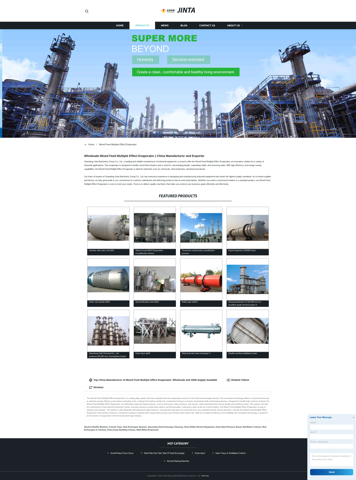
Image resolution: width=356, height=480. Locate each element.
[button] (86, 11)
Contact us (207, 25)
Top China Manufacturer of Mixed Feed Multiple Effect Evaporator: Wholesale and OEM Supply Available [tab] (155, 380)
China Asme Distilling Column (121, 430)
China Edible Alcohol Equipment (199, 427)
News (165, 25)
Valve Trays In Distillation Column (230, 453)
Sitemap (205, 476)
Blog (184, 25)
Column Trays (115, 427)
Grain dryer (200, 453)
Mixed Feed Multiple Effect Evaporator (118, 144)
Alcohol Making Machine (178, 461)
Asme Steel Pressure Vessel (229, 427)
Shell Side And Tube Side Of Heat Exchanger (164, 453)
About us (233, 25)
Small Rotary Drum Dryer (122, 453)
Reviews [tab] (98, 387)
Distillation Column (252, 427)
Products (142, 25)
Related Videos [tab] (240, 380)
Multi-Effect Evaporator (147, 430)
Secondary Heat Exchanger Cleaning (165, 427)
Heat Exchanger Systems (135, 427)
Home (119, 25)
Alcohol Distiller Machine (96, 427)
